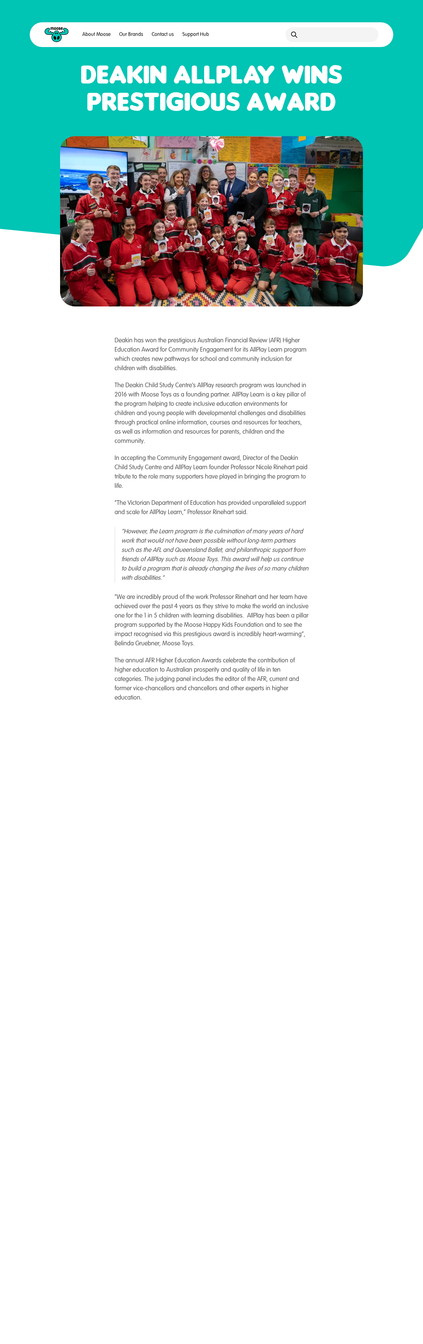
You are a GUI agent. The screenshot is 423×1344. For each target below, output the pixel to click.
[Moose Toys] (57, 34)
